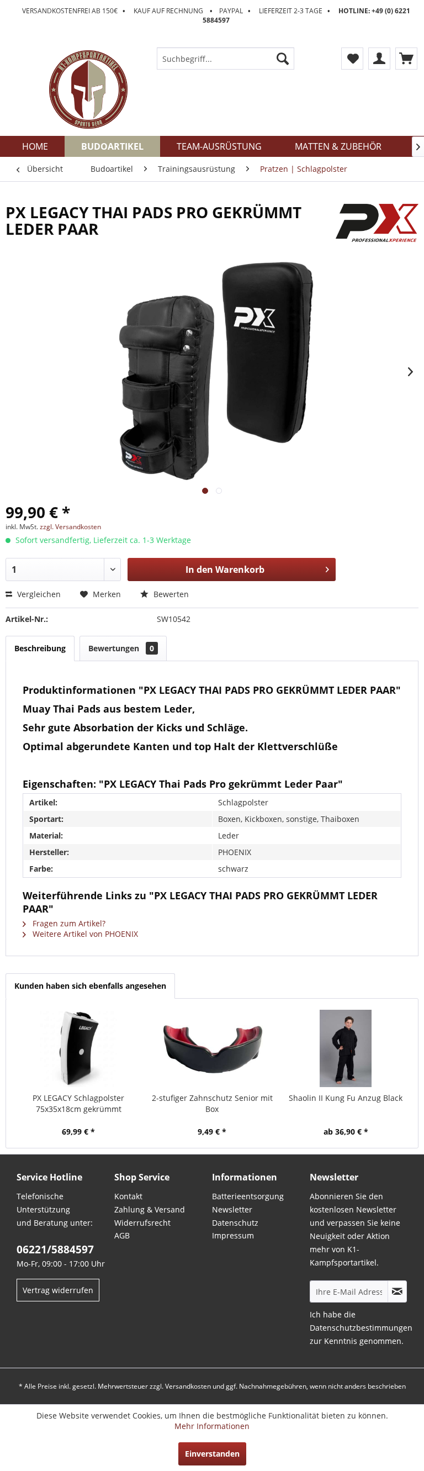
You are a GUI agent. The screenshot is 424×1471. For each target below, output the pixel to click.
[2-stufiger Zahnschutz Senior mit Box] (212, 1048)
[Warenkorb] (406, 59)
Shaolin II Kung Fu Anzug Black (345, 1098)
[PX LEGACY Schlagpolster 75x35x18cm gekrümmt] (78, 1048)
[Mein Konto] (379, 59)
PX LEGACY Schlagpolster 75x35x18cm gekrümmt (78, 1103)
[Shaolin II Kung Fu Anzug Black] (345, 1048)
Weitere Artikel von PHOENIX (84, 934)
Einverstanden (212, 1453)
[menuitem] (226, 59)
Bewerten (170, 594)
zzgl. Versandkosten (70, 526)
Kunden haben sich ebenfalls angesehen (90, 985)
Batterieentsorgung (248, 1196)
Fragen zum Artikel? (67, 923)
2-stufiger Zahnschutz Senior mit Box (212, 1103)
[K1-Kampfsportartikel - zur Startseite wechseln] (88, 89)
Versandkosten (188, 1386)
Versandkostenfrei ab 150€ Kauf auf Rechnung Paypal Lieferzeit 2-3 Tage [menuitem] (216, 15)
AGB (122, 1235)
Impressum (233, 1235)
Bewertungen (121, 648)
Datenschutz (235, 1222)
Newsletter (232, 1209)
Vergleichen (38, 594)
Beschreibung (40, 648)
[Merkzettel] (352, 59)
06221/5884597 (55, 1249)
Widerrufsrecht (142, 1222)
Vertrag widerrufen (58, 1290)
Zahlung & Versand (149, 1209)
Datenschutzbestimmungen (361, 1327)
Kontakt (128, 1196)
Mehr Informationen (212, 1426)
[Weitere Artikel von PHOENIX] (377, 223)
